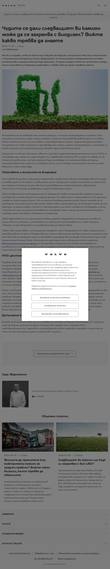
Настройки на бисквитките (55, 314)
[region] (55, 284)
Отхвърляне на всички (55, 306)
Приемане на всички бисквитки (55, 298)
